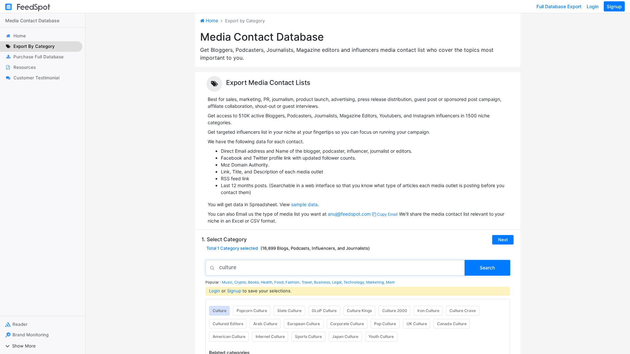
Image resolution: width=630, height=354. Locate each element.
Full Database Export (558, 6)
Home (211, 20)
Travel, (308, 282)
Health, (267, 282)
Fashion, (293, 282)
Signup (614, 6)
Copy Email (387, 214)
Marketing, (376, 282)
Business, (323, 282)
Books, (254, 282)
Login (592, 6)
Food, (279, 282)
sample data (304, 204)
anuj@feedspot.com (349, 214)
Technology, (355, 282)
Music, (228, 282)
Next (503, 239)
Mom (390, 282)
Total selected (232, 248)
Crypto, (241, 282)
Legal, (338, 282)
